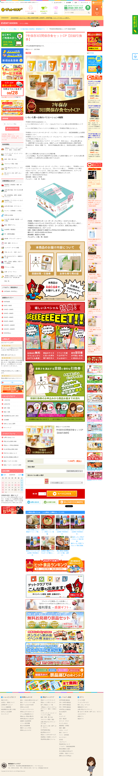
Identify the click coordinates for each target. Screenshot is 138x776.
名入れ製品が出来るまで (66, 751)
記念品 (61, 739)
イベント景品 (24, 23)
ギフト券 (4, 139)
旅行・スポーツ (63, 732)
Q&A (76, 2)
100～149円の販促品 (65, 702)
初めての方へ (4, 700)
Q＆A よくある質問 (6, 711)
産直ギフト (81, 716)
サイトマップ (84, 2)
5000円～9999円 (8, 321)
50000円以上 (7, 333)
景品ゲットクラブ (48, 697)
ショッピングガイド (9, 697)
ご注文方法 (7, 400)
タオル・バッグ (63, 730)
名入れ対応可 (62, 711)
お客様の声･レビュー (7, 704)
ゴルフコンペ (62, 742)
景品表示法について (64, 744)
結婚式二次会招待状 (25, 721)
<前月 (4, 475)
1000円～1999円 (8, 309)
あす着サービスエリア (8, 97)
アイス (20, 138)
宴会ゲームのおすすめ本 (27, 704)
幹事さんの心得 (24, 707)
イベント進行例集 (25, 723)
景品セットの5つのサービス (48, 734)
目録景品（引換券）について (48, 737)
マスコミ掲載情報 (6, 707)
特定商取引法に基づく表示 (11, 416)
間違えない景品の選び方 (27, 716)
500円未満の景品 (45, 730)
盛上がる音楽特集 (25, 725)
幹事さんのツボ (27, 697)
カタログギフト (82, 714)
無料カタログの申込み (65, 755)
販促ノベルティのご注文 (10, 461)
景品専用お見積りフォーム (48, 739)
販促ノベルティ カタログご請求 (12, 465)
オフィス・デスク (64, 721)
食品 (60, 714)
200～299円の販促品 (65, 704)
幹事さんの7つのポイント (27, 711)
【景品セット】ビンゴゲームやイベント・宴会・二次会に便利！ (48, 708)
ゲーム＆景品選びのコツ (27, 714)
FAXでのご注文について (10, 453)
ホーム (3, 29)
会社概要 (68, 2)
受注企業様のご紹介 (64, 749)
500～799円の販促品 (65, 707)
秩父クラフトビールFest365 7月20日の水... (62, 532)
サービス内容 (81, 700)
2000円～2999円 (8, 313)
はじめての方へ (58, 2)
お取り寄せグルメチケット (85, 709)
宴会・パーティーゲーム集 (27, 702)
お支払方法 (7, 404)
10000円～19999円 (9, 325)
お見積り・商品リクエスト (66, 753)
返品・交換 (7, 412)
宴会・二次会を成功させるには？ (29, 700)
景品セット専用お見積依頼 (11, 445)
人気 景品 (4, 134)
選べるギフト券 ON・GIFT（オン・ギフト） (90, 711)
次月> (20, 475)
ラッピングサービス (83, 702)
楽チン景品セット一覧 (47, 704)
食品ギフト (81, 718)
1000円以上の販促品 (65, 709)
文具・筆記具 (62, 718)
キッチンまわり (63, 723)
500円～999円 (8, 305)
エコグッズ (62, 716)
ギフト (82, 697)
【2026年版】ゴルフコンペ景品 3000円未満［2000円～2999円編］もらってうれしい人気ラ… (40, 18)
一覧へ (12, 382)
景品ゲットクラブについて (48, 700)
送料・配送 (7, 408)
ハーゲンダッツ (6, 138)
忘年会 (13, 136)
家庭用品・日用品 (64, 725)
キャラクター (62, 737)
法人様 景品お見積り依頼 (11, 449)
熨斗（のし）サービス (84, 704)
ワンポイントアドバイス (27, 709)
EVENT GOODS (9, 23)
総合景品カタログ (45, 732)
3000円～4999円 (8, 317)
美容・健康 (62, 728)
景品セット (11, 134)
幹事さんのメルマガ (25, 730)
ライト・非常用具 (64, 735)
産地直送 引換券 (6, 136)
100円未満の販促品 (64, 700)
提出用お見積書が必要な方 (11, 457)
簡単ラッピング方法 (25, 728)
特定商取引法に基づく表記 (8, 709)
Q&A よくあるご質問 (9, 423)
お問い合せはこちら (9, 437)
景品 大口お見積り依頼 (10, 441)
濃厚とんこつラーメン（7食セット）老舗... (47, 532)
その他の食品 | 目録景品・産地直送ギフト (32, 29)
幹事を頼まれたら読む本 (27, 718)
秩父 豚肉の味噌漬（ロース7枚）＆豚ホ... (63, 553)
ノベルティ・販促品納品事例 (67, 746)
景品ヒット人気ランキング (48, 702)
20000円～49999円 (9, 329)
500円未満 (14, 138)
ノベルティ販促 (66, 697)
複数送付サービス (82, 707)
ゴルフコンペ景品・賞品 (47, 719)
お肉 (17, 136)
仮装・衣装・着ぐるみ (47, 717)
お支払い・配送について (8, 702)
